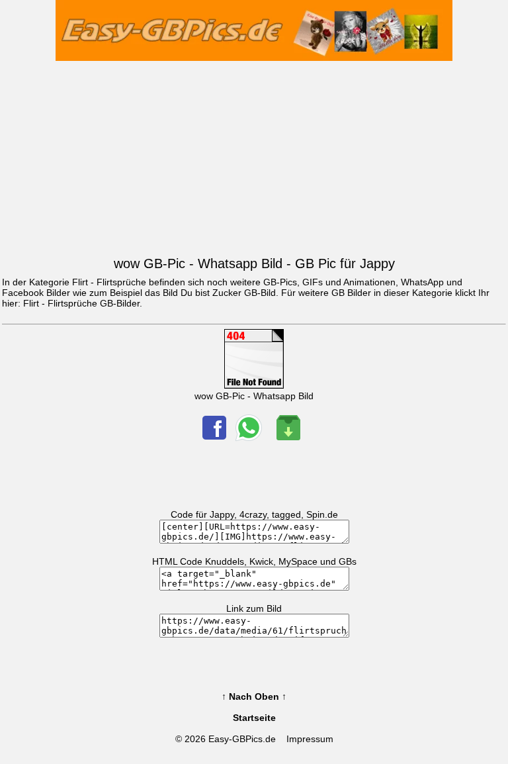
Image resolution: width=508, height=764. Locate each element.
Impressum (309, 739)
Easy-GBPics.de (242, 739)
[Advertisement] (254, 155)
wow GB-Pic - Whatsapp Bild (254, 396)
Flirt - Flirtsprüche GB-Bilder (81, 303)
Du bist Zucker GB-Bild (228, 292)
